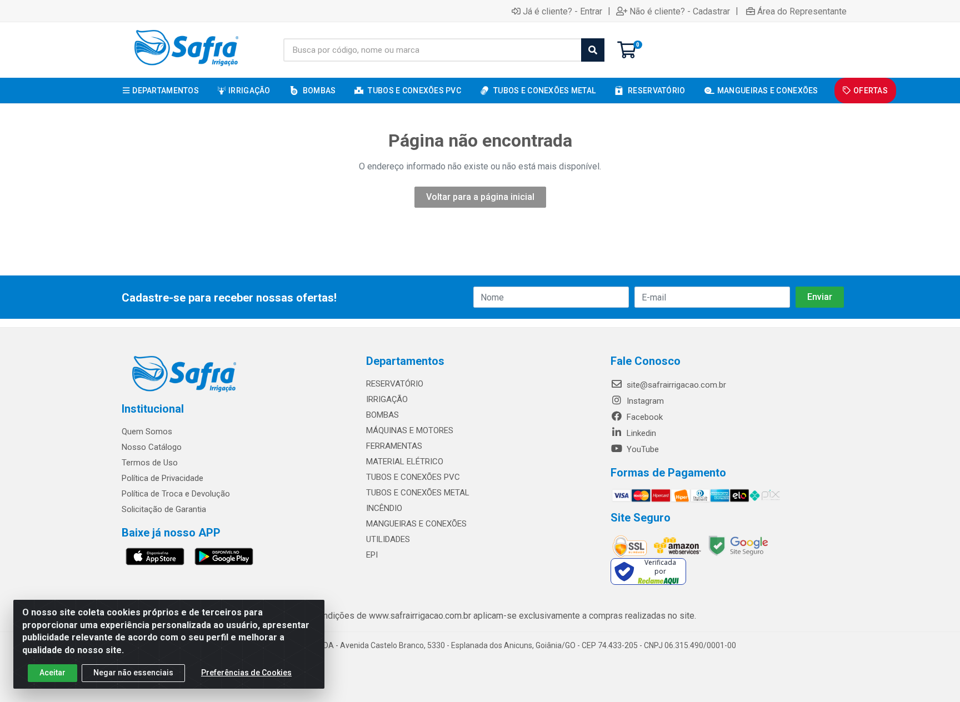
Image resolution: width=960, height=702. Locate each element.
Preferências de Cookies (246, 672)
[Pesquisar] (592, 50)
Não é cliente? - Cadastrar (679, 11)
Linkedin (640, 433)
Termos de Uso (150, 463)
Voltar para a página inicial (480, 197)
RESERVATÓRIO (394, 384)
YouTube (641, 449)
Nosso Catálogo (152, 447)
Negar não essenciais (133, 672)
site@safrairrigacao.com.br (675, 385)
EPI (372, 555)
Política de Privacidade (162, 478)
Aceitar (52, 672)
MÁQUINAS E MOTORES (409, 430)
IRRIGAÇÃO (387, 399)
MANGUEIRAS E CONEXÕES (416, 524)
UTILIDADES (388, 539)
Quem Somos (147, 432)
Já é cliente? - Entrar (562, 11)
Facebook (643, 417)
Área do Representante (802, 11)
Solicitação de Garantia (164, 509)
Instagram (644, 401)
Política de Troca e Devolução (176, 494)
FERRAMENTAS (394, 446)
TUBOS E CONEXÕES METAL (417, 493)
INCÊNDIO (384, 508)
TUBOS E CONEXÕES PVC (413, 477)
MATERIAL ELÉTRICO (404, 462)
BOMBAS (382, 415)
